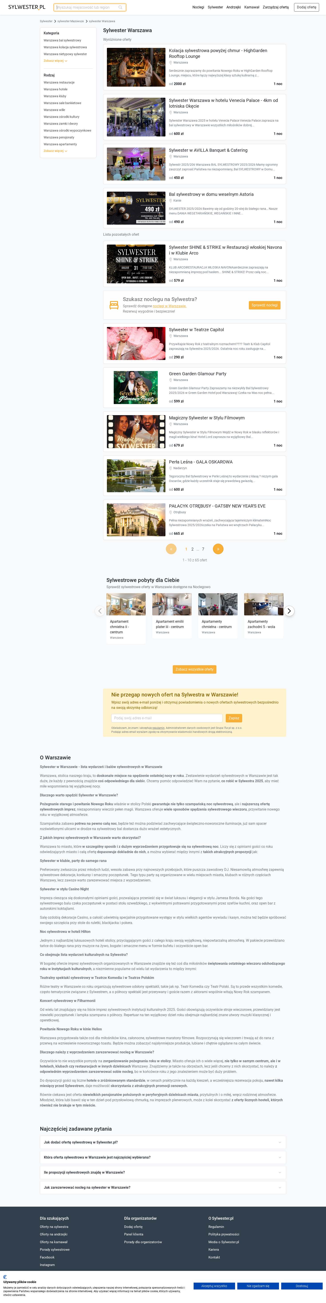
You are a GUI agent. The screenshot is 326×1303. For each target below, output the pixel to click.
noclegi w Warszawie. (170, 306)
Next (289, 611)
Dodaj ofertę (306, 7)
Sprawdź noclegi (265, 305)
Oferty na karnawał (53, 1242)
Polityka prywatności (223, 1234)
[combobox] (85, 7)
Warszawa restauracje (59, 82)
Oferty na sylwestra (54, 1227)
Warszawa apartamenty (60, 144)
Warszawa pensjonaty (59, 137)
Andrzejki (233, 7)
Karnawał (251, 7)
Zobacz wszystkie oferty (195, 669)
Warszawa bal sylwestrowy (62, 40)
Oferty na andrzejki (53, 1234)
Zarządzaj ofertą (276, 7)
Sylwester (215, 7)
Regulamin (216, 1227)
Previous (99, 611)
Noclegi (198, 7)
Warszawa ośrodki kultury (61, 117)
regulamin (158, 727)
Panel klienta (133, 1234)
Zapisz (234, 718)
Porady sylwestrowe (55, 1250)
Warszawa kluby (55, 96)
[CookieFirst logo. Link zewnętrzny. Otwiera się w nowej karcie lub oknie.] (5, 1277)
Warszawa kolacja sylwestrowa (65, 47)
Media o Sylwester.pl (223, 1242)
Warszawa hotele (55, 89)
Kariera (213, 1250)
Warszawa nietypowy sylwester (65, 54)
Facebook (47, 1257)
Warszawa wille (54, 110)
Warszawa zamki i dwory (61, 123)
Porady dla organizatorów (143, 1242)
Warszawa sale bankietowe (62, 103)
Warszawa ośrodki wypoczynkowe (67, 130)
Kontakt (214, 1257)
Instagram (47, 1265)
